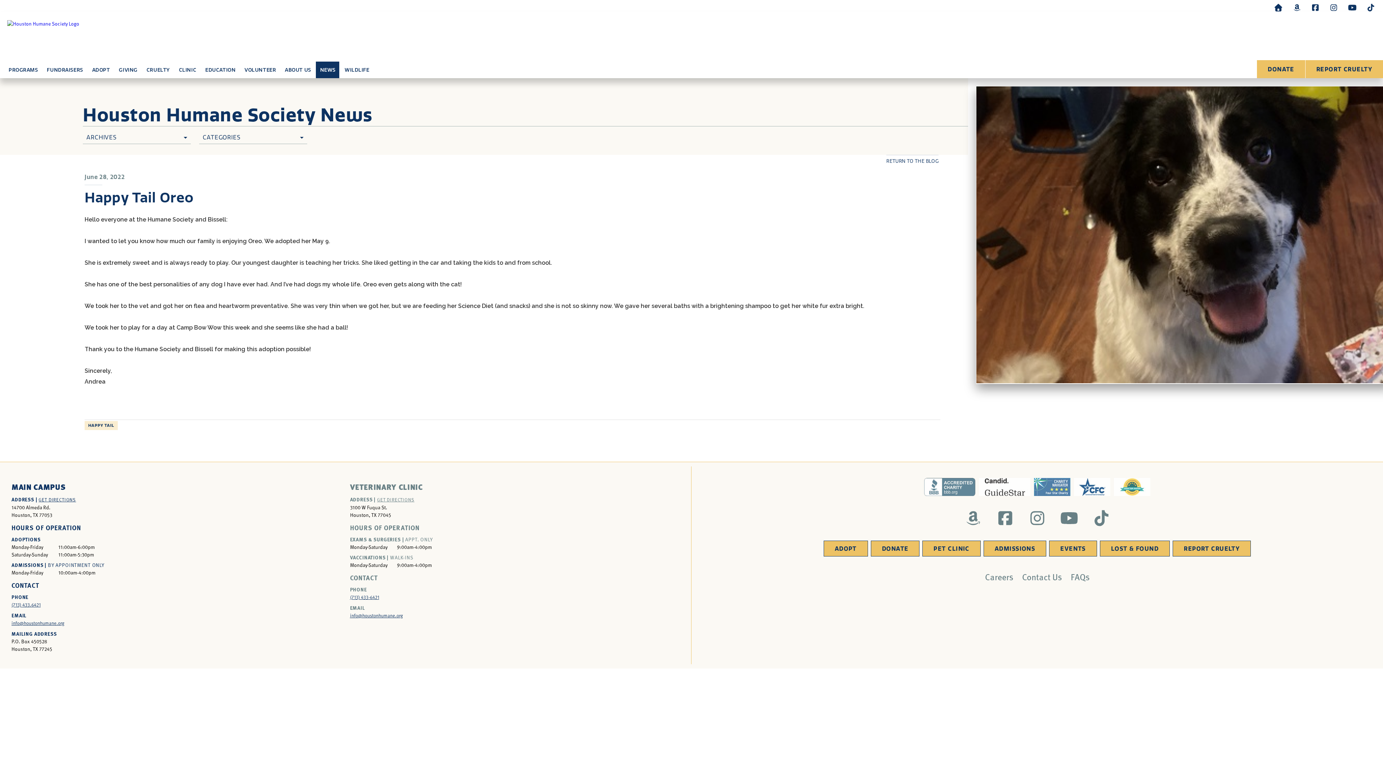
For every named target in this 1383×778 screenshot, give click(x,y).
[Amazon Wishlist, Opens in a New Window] (1297, 7)
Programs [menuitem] (23, 70)
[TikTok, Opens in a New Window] (1371, 7)
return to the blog (912, 161)
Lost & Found (1135, 548)
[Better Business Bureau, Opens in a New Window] (950, 487)
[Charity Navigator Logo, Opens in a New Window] (1052, 487)
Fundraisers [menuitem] (65, 70)
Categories (221, 137)
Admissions (1015, 548)
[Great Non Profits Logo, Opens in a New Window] (1132, 487)
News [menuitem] (328, 70)
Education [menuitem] (220, 70)
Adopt (846, 548)
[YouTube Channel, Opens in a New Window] (1352, 7)
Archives (101, 137)
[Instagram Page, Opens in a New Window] (1334, 7)
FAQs (1080, 577)
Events (1073, 548)
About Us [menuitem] (298, 70)
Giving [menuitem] (128, 70)
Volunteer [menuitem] (260, 70)
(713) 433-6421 (364, 597)
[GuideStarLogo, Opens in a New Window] (1004, 487)
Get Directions (57, 499)
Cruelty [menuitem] (158, 70)
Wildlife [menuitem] (357, 70)
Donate (1281, 69)
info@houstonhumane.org (38, 623)
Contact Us (1042, 577)
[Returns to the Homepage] (1278, 7)
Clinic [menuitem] (187, 70)
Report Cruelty (1344, 69)
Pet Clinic (951, 548)
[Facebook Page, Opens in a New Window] (1315, 7)
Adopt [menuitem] (101, 70)
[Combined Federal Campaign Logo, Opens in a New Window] (1092, 487)
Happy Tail (101, 425)
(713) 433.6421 (26, 605)
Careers (999, 577)
